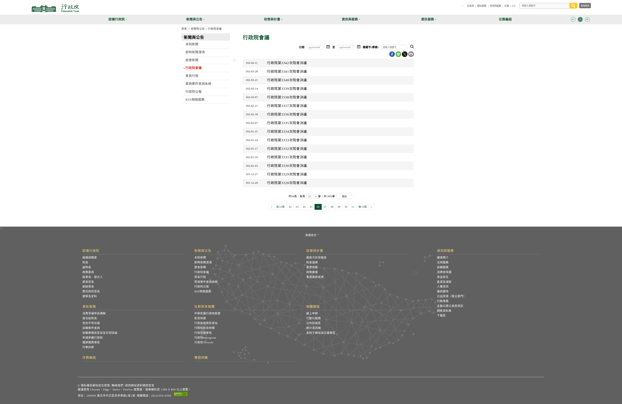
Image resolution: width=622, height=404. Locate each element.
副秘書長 (88, 286)
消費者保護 (444, 272)
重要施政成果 (315, 277)
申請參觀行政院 (92, 337)
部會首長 (88, 281)
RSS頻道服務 (195, 99)
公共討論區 (313, 323)
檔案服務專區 (91, 342)
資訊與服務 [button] (350, 19)
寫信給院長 (89, 318)
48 (332, 206)
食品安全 (443, 277)
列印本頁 (411, 54)
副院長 (86, 267)
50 (346, 206)
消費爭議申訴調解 (94, 313)
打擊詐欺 (88, 347)
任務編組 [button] (505, 19)
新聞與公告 (198, 28)
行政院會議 (215, 28)
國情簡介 (443, 257)
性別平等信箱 (91, 323)
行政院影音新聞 (204, 328)
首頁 (184, 28)
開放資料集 (444, 310)
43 (297, 206)
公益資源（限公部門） (451, 296)
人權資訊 (443, 286)
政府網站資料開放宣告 (139, 385)
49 (339, 206)
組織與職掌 (89, 257)
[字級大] (587, 20)
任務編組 (89, 357)
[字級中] (580, 20)
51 (352, 206)
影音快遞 (200, 318)
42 (290, 206)
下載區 (441, 315)
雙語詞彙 (201, 357)
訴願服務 (443, 267)
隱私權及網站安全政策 (95, 385)
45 (311, 206)
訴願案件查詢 (91, 328)
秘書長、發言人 (92, 277)
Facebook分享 (392, 54)
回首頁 (470, 6)
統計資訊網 (313, 328)
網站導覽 (481, 6)
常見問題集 (495, 6)
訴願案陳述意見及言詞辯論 (99, 332)
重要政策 (312, 267)
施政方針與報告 (316, 257)
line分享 (398, 54)
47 (325, 206)
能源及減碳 (444, 281)
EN (513, 6)
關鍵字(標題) (371, 47)
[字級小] (573, 20)
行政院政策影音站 (206, 323)
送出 (344, 196)
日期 (302, 47)
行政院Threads (203, 342)
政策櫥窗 (312, 272)
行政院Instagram (205, 337)
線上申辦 (312, 313)
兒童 (506, 6)
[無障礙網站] (180, 395)
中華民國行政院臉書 (207, 313)
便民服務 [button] (427, 19)
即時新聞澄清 (195, 52)
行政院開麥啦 (203, 332)
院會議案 (312, 262)
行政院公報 (193, 91)
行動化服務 (313, 318)
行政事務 (443, 301)
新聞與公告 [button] (194, 19)
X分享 (405, 54)
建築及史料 (89, 296)
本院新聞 (191, 44)
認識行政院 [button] (117, 19)
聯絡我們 (117, 385)
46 (318, 206)
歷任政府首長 (91, 291)
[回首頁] (55, 8)
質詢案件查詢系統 (198, 83)
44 (304, 206)
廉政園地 (443, 291)
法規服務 (443, 262)
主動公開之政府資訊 (450, 306)
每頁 (303, 196)
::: (463, 6)
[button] (573, 19)
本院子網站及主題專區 (320, 332)
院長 (85, 262)
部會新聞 (191, 60)
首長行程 (191, 76)
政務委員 (88, 272)
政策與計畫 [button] (272, 19)
